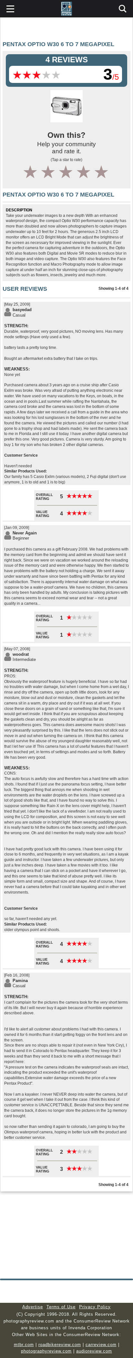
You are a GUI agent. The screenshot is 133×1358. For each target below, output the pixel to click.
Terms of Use (61, 1306)
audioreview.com (94, 1351)
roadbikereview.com (59, 1344)
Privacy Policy (95, 1306)
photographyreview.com (46, 1351)
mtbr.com (24, 1344)
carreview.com (101, 1344)
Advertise (32, 1306)
